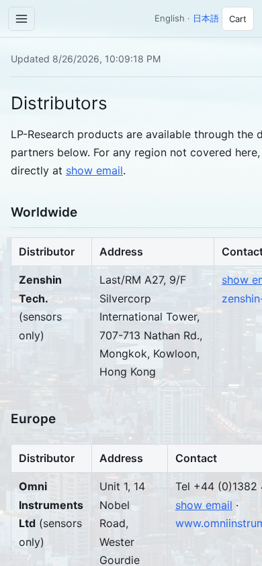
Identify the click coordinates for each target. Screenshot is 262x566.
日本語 (206, 18)
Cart (238, 18)
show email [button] (94, 170)
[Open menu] (21, 19)
